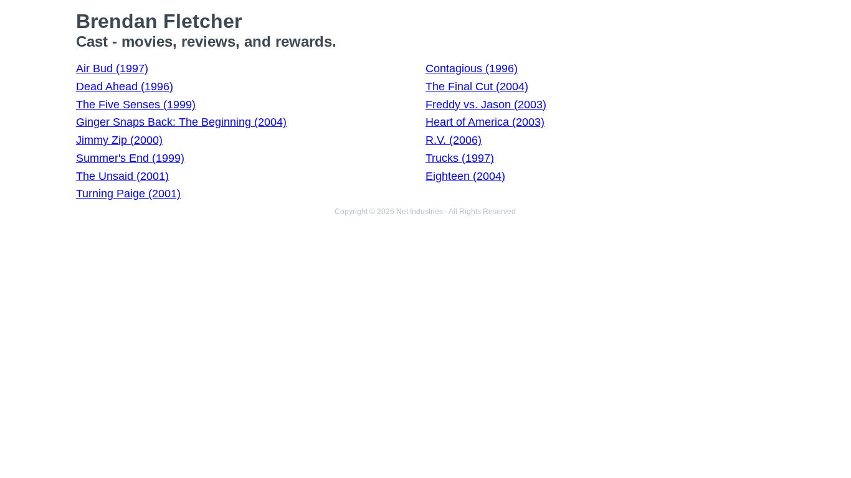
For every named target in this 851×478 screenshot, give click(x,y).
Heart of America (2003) (485, 122)
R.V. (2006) (454, 140)
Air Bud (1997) (112, 68)
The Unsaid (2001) (122, 176)
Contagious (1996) (472, 68)
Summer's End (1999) (130, 158)
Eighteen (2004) (465, 176)
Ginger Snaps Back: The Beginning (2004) (181, 122)
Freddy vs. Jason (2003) (486, 104)
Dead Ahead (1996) (124, 86)
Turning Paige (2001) (128, 193)
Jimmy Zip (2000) (119, 140)
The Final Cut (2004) (477, 86)
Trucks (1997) (460, 158)
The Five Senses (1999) (136, 104)
